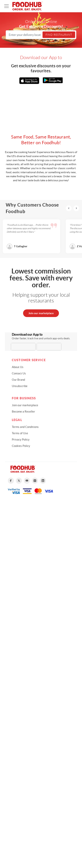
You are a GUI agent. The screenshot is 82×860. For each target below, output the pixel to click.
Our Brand (18, 379)
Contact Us (19, 373)
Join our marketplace (41, 313)
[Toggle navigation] (6, 6)
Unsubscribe (19, 386)
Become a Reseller (23, 411)
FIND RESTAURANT (59, 34)
